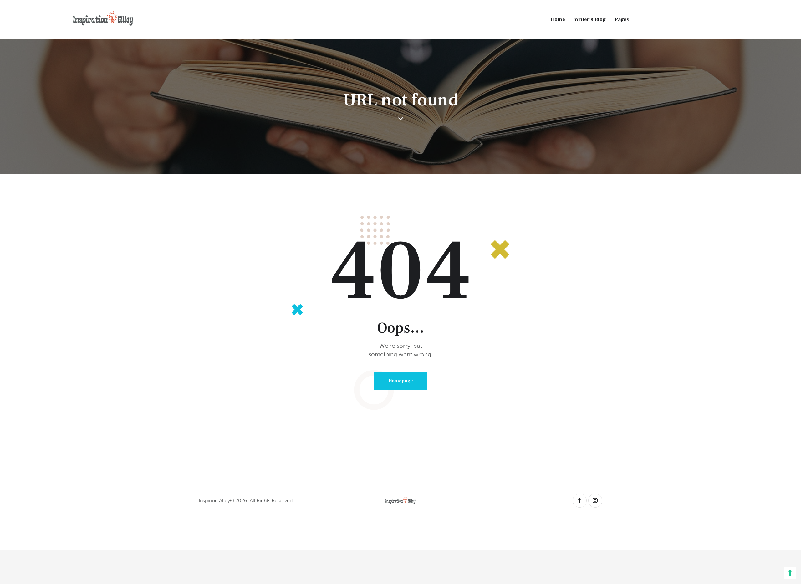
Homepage (400, 381)
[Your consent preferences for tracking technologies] (790, 573)
